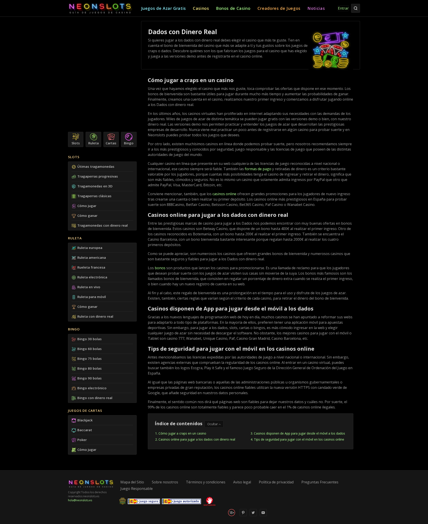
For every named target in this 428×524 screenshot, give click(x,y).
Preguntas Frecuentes (319, 482)
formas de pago (258, 168)
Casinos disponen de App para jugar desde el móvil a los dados (299, 433)
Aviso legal (242, 482)
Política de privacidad (276, 482)
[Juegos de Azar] (104, 8)
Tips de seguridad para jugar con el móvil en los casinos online (299, 439)
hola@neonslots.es (80, 500)
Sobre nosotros (165, 482)
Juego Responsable (136, 488)
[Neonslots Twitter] (253, 515)
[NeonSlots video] (263, 515)
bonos (160, 267)
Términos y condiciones (205, 482)
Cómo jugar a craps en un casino (182, 433)
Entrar (343, 8)
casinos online (224, 193)
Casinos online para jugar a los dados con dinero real (196, 439)
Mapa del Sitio (132, 482)
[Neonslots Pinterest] (243, 515)
